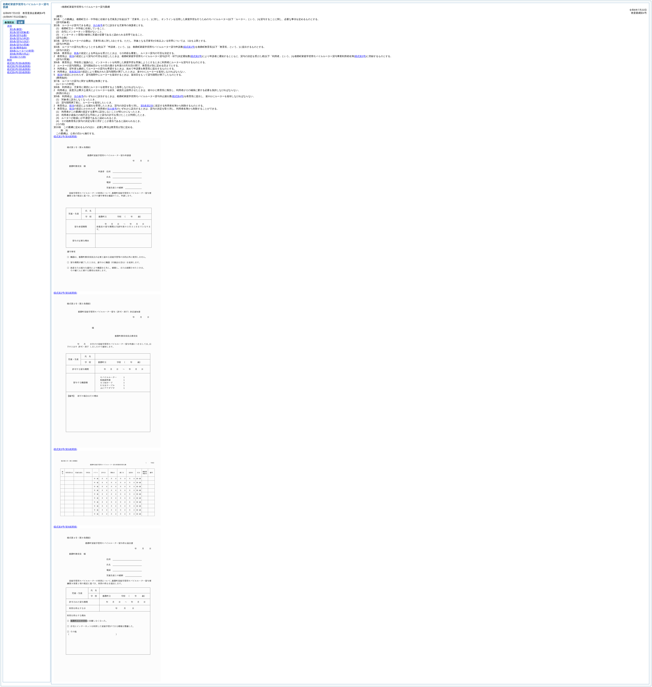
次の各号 (98, 25)
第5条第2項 (147, 105)
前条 (76, 53)
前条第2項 (74, 71)
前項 (71, 56)
